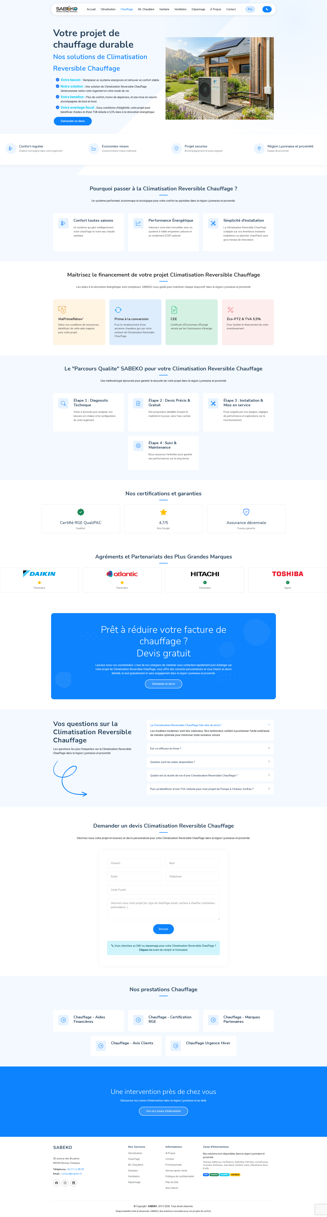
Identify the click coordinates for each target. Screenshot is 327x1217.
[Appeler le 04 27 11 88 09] (267, 9)
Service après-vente (176, 1170)
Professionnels (174, 1165)
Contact (231, 9)
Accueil (91, 9)
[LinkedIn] (73, 1183)
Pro (250, 9)
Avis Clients (172, 1188)
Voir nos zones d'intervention (163, 1111)
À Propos (215, 9)
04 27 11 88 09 (75, 1169)
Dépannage (198, 9)
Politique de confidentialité (180, 1176)
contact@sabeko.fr (71, 1173)
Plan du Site (172, 1182)
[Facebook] (56, 1183)
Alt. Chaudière (146, 9)
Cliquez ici (145, 949)
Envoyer (163, 929)
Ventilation (180, 9)
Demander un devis (73, 121)
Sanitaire (164, 9)
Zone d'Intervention (216, 1147)
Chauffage (127, 9)
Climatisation (108, 9)
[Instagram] (65, 1183)
